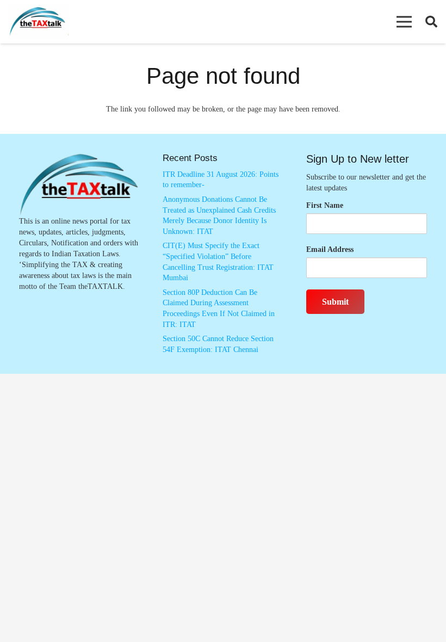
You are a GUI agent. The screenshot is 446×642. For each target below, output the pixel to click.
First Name (324, 205)
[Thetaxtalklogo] (38, 22)
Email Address (330, 249)
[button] (404, 21)
